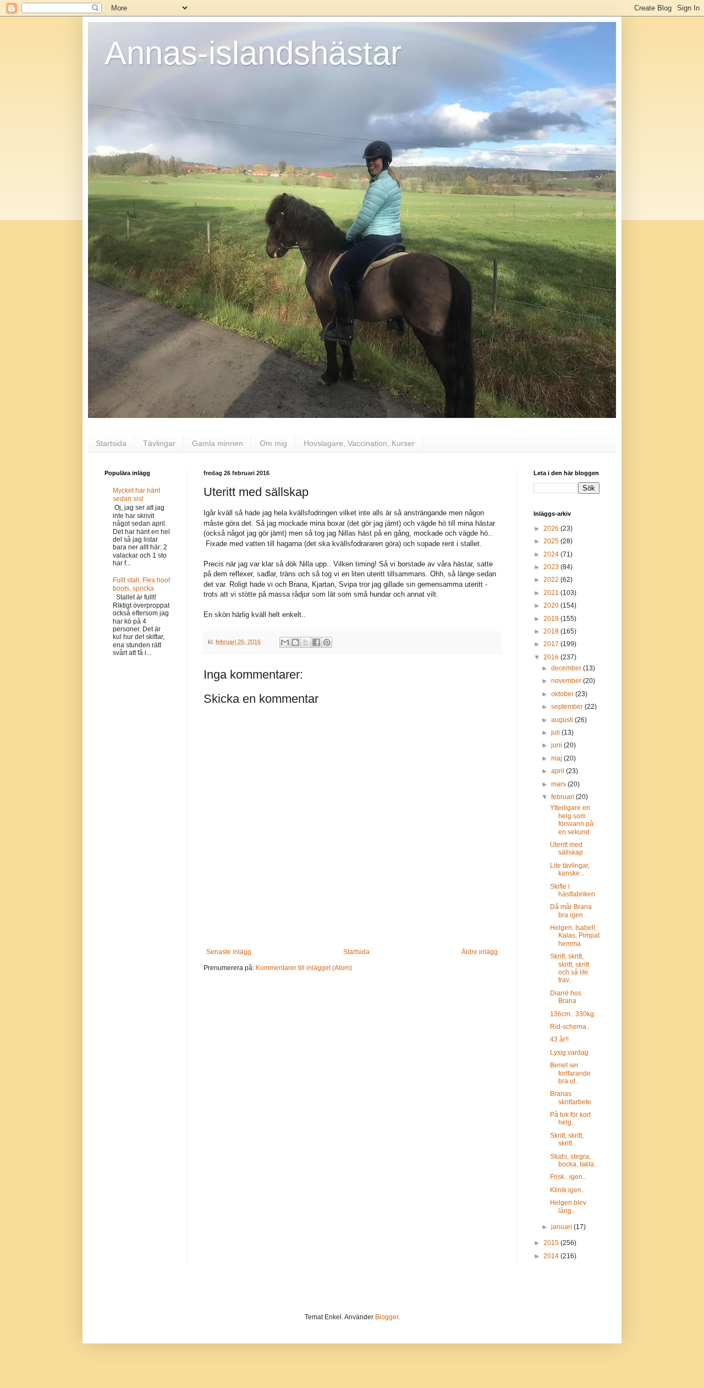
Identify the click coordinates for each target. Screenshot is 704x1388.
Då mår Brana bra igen (571, 910)
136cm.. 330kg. (573, 1014)
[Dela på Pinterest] (326, 642)
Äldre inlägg (479, 952)
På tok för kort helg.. (570, 1118)
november (567, 681)
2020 (551, 605)
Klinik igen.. (567, 1190)
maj (557, 758)
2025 (551, 541)
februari (563, 797)
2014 (551, 1256)
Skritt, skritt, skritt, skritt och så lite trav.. (569, 968)
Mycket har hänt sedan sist (136, 494)
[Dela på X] (305, 642)
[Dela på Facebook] (316, 642)
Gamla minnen (217, 443)
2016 (551, 657)
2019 (551, 619)
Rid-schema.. (570, 1027)
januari (562, 1227)
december (567, 668)
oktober (563, 694)
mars (559, 784)
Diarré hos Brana (565, 997)
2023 (551, 567)
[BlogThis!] (295, 642)
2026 (551, 528)
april (558, 771)
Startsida (111, 443)
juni (557, 745)
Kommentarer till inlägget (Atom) (304, 968)
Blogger (386, 1317)
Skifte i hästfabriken (572, 890)
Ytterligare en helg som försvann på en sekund (571, 819)
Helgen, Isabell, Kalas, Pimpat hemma (575, 936)
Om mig (273, 443)
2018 (551, 631)
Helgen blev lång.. (568, 1206)
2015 (551, 1243)
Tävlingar (159, 443)
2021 (551, 593)
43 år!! (559, 1039)
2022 (551, 579)
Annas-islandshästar (253, 53)
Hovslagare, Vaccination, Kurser (359, 443)
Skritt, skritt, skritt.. (567, 1139)
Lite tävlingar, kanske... (570, 869)
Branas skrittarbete (570, 1097)
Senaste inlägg (228, 952)
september (568, 706)
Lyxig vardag (569, 1052)
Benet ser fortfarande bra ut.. (570, 1073)
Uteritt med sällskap (566, 848)
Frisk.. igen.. (568, 1177)
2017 (551, 644)
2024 (551, 554)
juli (556, 732)
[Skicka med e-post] (284, 642)
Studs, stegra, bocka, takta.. (573, 1160)
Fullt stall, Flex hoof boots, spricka (141, 584)
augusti (563, 720)
